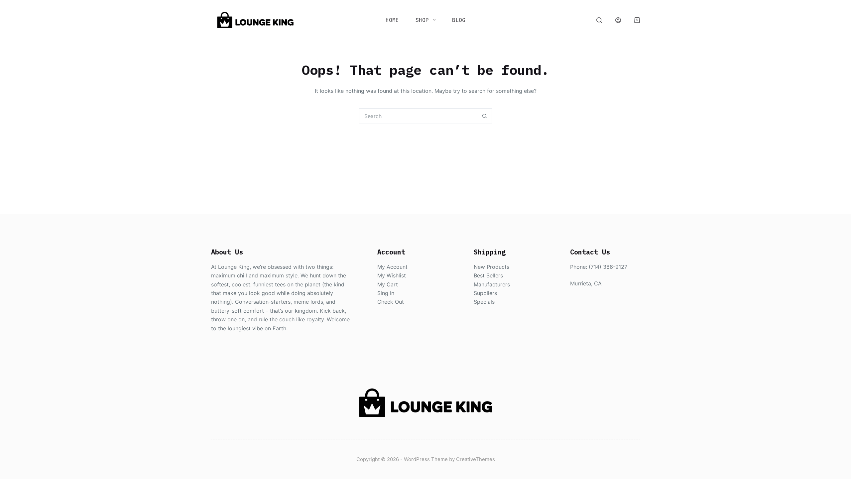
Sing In (385, 293)
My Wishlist (391, 275)
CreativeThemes (475, 459)
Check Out (390, 301)
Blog (458, 20)
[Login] (618, 20)
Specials (484, 301)
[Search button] (484, 116)
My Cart (387, 284)
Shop (422, 20)
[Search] (599, 20)
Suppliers (485, 293)
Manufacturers (492, 284)
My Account (392, 266)
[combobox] (418, 115)
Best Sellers (488, 275)
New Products (491, 266)
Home (392, 20)
